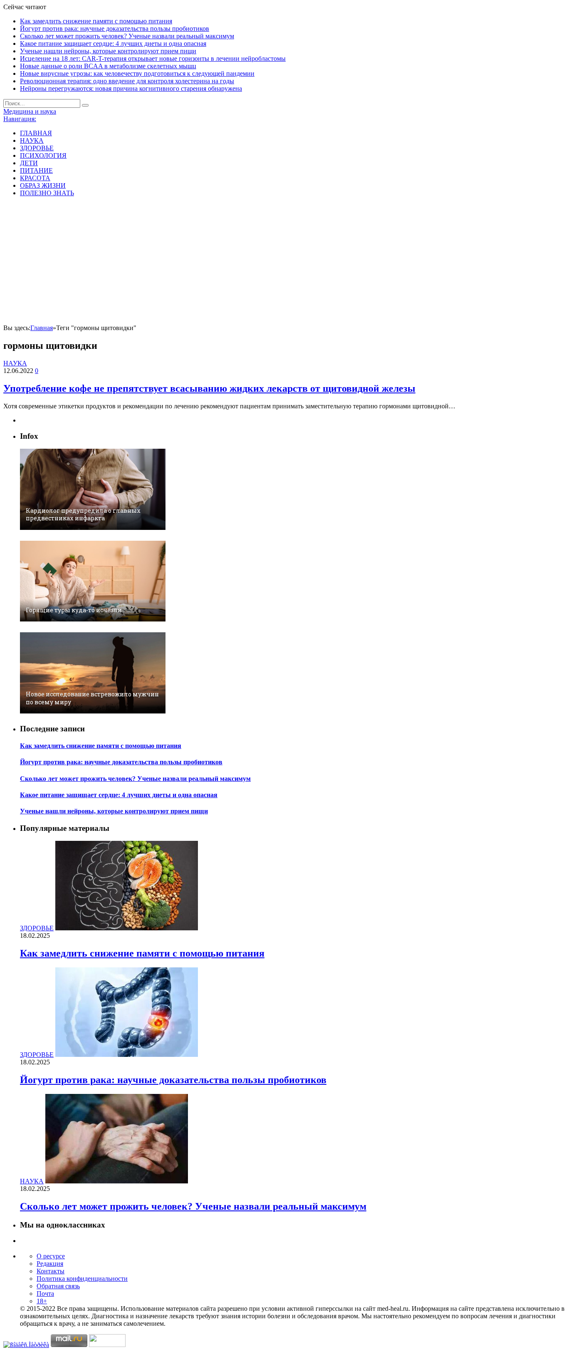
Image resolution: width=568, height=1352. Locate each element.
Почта (45, 1293)
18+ (42, 1301)
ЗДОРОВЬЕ (37, 148)
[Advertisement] (284, 262)
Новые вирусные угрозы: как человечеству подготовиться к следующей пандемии (137, 73)
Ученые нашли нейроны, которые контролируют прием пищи (108, 51)
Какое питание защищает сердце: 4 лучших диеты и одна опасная (113, 43)
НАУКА (32, 140)
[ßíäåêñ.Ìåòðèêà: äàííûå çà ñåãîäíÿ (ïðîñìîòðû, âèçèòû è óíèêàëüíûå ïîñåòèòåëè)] (26, 1345)
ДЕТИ (29, 163)
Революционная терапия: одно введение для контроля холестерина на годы (127, 80)
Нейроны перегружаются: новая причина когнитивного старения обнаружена (131, 88)
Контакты (50, 1271)
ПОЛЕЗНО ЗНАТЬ (47, 192)
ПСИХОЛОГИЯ (43, 155)
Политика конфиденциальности (82, 1278)
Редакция (50, 1263)
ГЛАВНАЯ (36, 133)
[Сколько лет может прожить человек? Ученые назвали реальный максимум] (116, 1181)
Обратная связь (58, 1286)
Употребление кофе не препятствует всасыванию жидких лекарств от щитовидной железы (209, 388)
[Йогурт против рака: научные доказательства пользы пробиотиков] (126, 1054)
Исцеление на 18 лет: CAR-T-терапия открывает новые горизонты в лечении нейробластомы (153, 58)
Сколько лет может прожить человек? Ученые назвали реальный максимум (127, 36)
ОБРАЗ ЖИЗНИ (43, 185)
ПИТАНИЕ (36, 170)
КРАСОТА (35, 177)
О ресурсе (51, 1256)
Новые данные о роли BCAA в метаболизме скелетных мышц (108, 66)
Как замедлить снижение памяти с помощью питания (96, 21)
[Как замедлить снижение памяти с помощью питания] (126, 928)
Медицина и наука (29, 111)
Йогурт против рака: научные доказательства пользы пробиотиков (114, 28)
